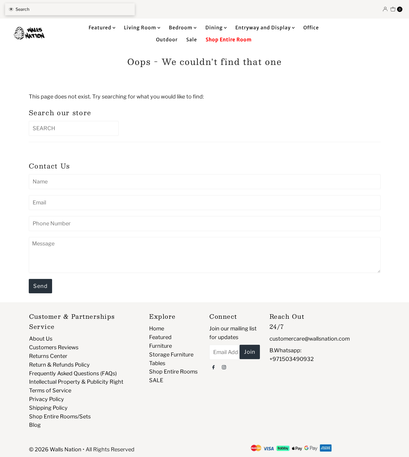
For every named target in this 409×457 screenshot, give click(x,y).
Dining (214, 28)
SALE (156, 380)
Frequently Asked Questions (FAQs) (73, 373)
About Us (40, 338)
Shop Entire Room (229, 39)
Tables (157, 363)
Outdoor (167, 39)
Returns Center (48, 356)
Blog (35, 425)
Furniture (160, 346)
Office (311, 28)
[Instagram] (224, 367)
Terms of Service (50, 390)
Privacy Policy (46, 399)
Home (156, 328)
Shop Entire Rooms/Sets (60, 416)
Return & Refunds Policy (59, 365)
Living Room (140, 28)
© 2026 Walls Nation (55, 449)
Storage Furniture (171, 354)
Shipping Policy (48, 408)
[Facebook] (213, 367)
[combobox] (70, 9)
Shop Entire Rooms (173, 371)
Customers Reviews (53, 347)
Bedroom (181, 28)
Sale (191, 39)
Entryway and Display (263, 28)
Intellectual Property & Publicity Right (76, 382)
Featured (101, 28)
